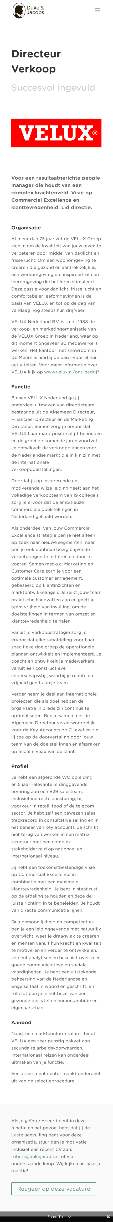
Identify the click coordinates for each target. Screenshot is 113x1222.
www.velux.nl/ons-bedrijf (71, 372)
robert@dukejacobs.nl (35, 1156)
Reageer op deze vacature (53, 1189)
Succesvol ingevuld (53, 87)
